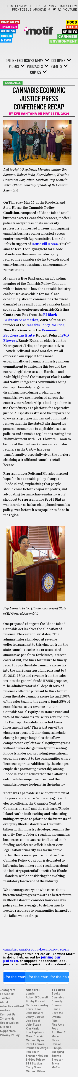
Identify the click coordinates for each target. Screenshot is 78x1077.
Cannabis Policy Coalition (45, 325)
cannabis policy (28, 949)
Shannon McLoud (37, 1056)
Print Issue (21, 9)
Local (44, 949)
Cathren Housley (37, 1005)
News (6, 40)
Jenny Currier (35, 1017)
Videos (14, 66)
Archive (39, 9)
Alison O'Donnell (37, 997)
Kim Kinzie (32, 1028)
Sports (56, 1056)
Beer (72, 27)
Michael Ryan (35, 1040)
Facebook (49, 9)
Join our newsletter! (23, 6)
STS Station (34, 1063)
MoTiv (56, 1067)
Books (56, 993)
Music (6, 36)
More (55, 1036)
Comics (35, 72)
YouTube (70, 9)
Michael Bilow (35, 1071)
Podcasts (35, 66)
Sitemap (5, 1027)
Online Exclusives (20, 60)
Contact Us (7, 1014)
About (4, 1002)
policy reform (59, 949)
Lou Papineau (35, 1032)
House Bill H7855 (45, 244)
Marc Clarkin (34, 1036)
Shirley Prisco (35, 1059)
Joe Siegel (33, 1021)
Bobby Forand (35, 1001)
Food (72, 22)
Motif (39, 31)
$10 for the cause (36, 977)
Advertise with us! (12, 1006)
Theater (9, 26)
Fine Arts (10, 22)
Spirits (70, 32)
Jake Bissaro (35, 1013)
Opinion (8, 31)
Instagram (60, 9)
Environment (63, 41)
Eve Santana (25, 113)
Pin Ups (57, 1048)
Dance (56, 1009)
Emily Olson (33, 1009)
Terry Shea (33, 1067)
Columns (58, 60)
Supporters (8, 1031)
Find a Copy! (67, 6)
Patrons (49, 6)
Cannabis (67, 36)
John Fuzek (33, 1024)
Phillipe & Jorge (37, 1048)
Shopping (58, 1052)
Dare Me (57, 1013)
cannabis (10, 949)
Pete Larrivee (35, 1044)
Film (54, 1021)
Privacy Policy (10, 1035)
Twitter (54, 9)
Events (56, 66)
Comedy (57, 1001)
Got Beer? (58, 1032)
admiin (30, 993)
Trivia (55, 1063)
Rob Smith (32, 1052)
